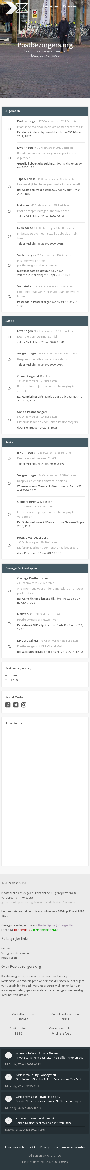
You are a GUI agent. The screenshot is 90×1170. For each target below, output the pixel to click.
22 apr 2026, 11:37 (29, 1086)
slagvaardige (13, 1130)
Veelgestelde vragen (15, 953)
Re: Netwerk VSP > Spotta (33, 625)
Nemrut (29, 427)
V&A (32, 1147)
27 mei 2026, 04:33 (29, 1064)
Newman (70, 522)
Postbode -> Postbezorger (34, 302)
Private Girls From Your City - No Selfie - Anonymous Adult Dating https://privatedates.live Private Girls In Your (50, 1058)
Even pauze (25, 228)
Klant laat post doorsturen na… (36, 271)
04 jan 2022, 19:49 (33, 1130)
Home (13, 675)
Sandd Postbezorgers (32, 412)
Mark (67, 190)
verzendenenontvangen (32, 275)
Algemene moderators (46, 930)
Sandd (10, 321)
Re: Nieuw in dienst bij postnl (35, 132)
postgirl (56, 652)
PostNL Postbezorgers (32, 537)
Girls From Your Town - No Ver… (38, 1097)
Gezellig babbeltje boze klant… (36, 163)
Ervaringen (25, 148)
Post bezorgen (27, 121)
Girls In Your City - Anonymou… (37, 1075)
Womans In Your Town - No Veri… (38, 486)
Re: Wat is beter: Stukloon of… (36, 1118)
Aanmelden (50, 6)
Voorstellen (25, 286)
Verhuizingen (26, 255)
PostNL (10, 442)
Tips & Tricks (26, 179)
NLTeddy (72, 486)
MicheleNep (70, 163)
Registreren (9, 958)
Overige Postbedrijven (21, 568)
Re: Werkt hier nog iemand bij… (36, 598)
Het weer (23, 205)
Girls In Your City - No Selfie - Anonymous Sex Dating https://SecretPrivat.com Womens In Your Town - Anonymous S (50, 1079)
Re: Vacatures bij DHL (30, 652)
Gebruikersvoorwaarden (69, 1147)
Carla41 (61, 625)
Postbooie (30, 553)
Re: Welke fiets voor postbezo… (37, 190)
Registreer (70, 6)
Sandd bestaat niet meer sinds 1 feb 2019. (43, 1123)
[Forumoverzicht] (16, 8)
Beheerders (22, 930)
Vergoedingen (27, 353)
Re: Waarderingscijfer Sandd (34, 396)
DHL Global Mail (28, 640)
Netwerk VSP (26, 614)
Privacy (44, 1147)
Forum (14, 680)
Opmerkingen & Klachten (34, 376)
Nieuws (6, 948)
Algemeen (12, 111)
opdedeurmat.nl (70, 396)
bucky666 (66, 132)
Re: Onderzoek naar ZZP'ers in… (37, 522)
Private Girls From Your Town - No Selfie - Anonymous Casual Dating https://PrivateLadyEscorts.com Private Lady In (50, 1101)
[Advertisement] (22, 794)
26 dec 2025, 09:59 (29, 1108)
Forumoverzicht (15, 1147)
